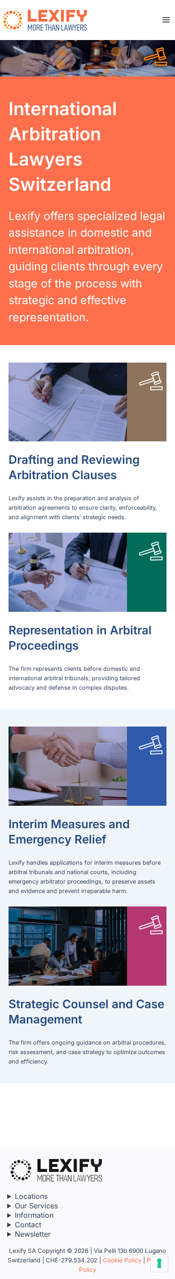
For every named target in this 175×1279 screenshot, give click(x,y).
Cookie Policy (122, 1260)
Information (34, 1215)
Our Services (36, 1205)
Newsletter (33, 1234)
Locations (31, 1196)
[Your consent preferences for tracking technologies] (159, 1263)
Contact (28, 1224)
